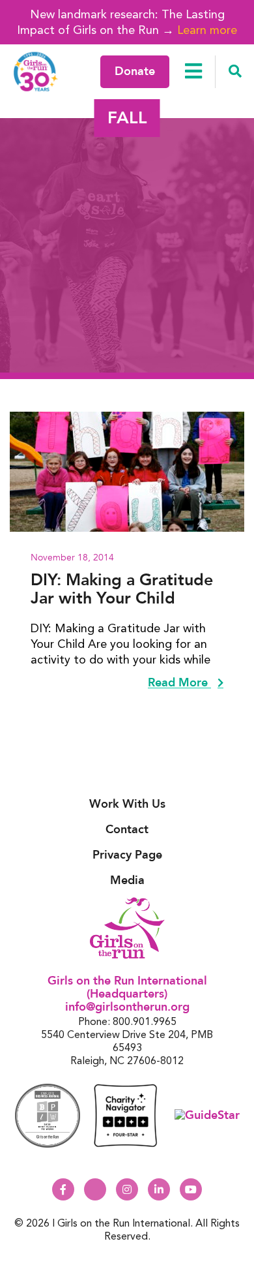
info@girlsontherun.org (127, 1007)
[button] (235, 71)
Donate (135, 71)
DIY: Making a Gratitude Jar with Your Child (122, 589)
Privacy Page (127, 855)
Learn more (207, 30)
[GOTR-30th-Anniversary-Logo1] (36, 71)
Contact (127, 829)
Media (127, 880)
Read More (179, 683)
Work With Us (127, 804)
